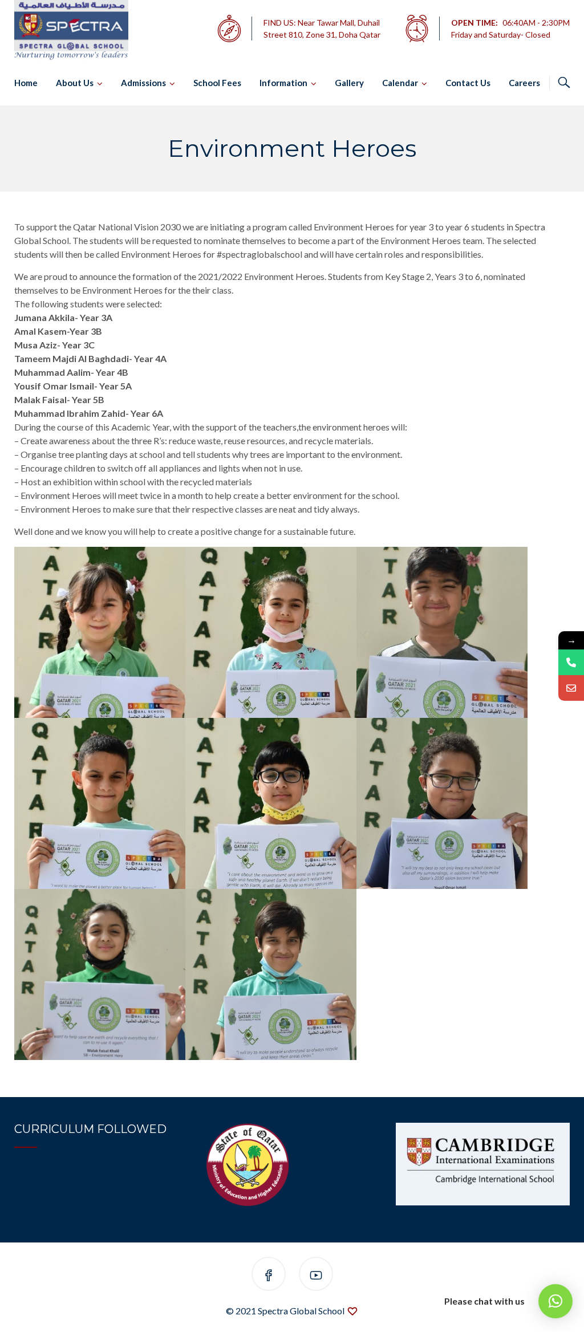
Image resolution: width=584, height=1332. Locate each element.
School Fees (217, 83)
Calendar (400, 83)
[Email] (571, 688)
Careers (524, 83)
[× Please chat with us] (555, 1301)
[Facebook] (268, 1275)
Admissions (143, 83)
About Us (75, 83)
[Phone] (571, 662)
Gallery (349, 83)
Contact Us (467, 83)
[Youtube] (316, 1275)
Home (26, 83)
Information (283, 83)
